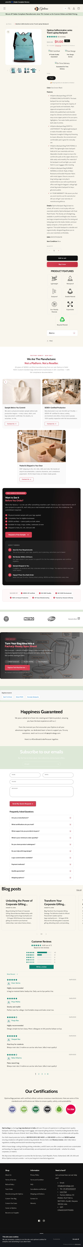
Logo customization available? (22, 857)
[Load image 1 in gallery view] (13, 70)
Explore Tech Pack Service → (17, 667)
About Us (8, 1175)
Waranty (33, 1203)
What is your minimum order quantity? (25, 838)
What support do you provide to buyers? (25, 831)
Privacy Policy (34, 1175)
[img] (12, 980)
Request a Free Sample (17, 535)
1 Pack (51, 78)
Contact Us (10, 424)
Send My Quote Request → (22, 804)
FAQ (31, 1184)
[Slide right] (39, 70)
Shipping (58, 45)
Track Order (9, 1189)
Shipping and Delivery (37, 1194)
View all (78, 890)
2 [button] (38, 1074)
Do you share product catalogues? (23, 844)
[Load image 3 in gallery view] (26, 70)
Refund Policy (9, 1184)
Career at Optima (10, 1208)
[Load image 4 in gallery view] (33, 70)
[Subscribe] (58, 764)
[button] (4, 8)
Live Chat (63, 1192)
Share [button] (51, 341)
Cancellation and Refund (38, 1189)
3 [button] (42, 1074)
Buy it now (62, 264)
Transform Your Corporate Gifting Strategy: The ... (54, 902)
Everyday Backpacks (33, 697)
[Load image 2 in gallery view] (20, 70)
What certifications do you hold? (23, 824)
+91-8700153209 (69, 1189)
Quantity (50, 246)
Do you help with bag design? (22, 851)
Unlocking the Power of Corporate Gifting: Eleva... (19, 902)
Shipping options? (18, 877)
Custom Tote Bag (10, 1198)
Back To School (7, 697)
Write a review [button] (41, 967)
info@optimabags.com (66, 1186)
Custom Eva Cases (11, 1203)
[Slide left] (7, 70)
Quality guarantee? (18, 871)
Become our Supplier (12, 1213)
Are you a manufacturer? (20, 818)
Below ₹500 (19, 697)
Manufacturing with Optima (14, 1194)
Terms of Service (10, 1180)
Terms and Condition (37, 1180)
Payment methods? (18, 864)
